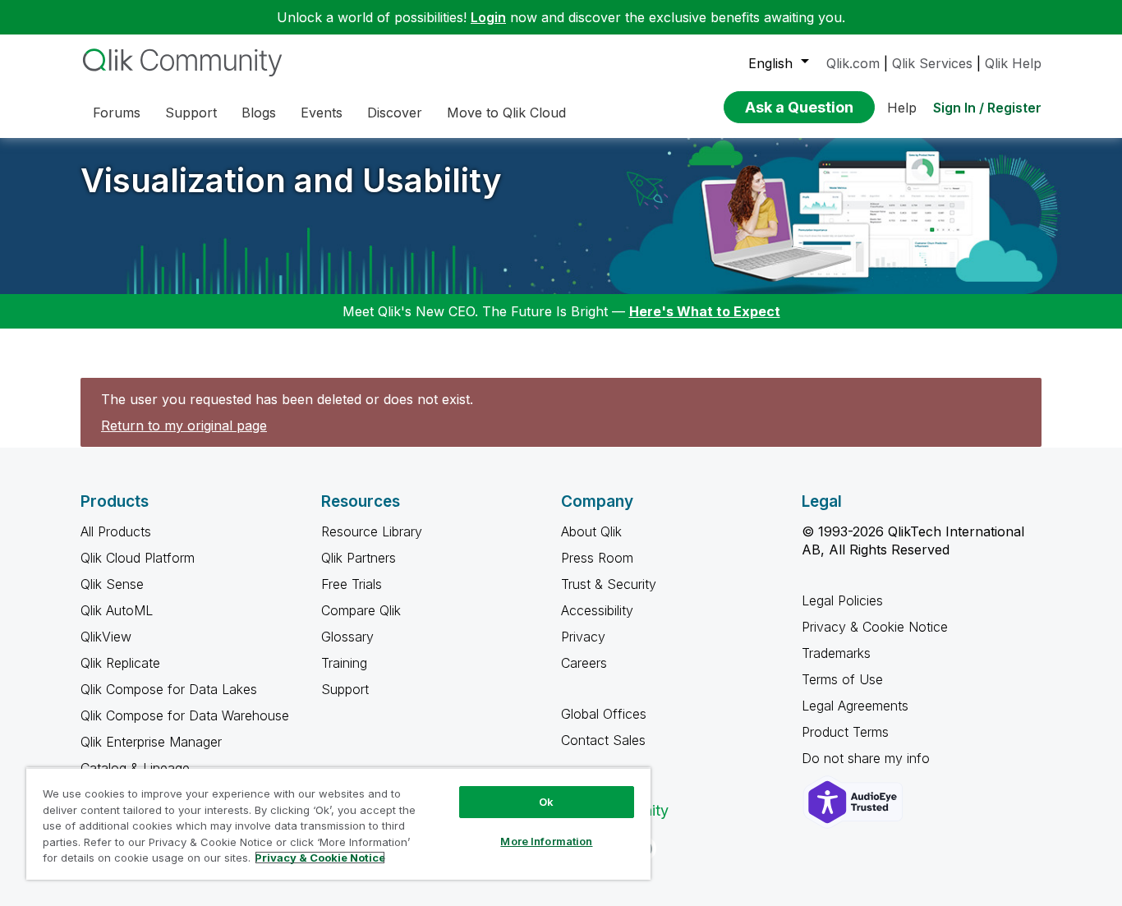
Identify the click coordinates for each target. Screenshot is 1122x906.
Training (344, 663)
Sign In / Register (987, 107)
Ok (546, 801)
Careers (584, 663)
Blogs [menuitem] (258, 112)
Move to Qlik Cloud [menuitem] (506, 112)
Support (345, 689)
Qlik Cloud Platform (137, 558)
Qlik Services (932, 63)
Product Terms (845, 732)
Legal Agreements (855, 705)
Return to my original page (184, 425)
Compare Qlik (361, 610)
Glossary (347, 636)
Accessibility (597, 610)
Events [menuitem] (322, 112)
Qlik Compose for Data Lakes (168, 689)
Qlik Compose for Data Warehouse (184, 715)
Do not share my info (868, 758)
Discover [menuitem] (394, 112)
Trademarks (836, 653)
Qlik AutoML (116, 610)
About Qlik (591, 531)
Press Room (597, 558)
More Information (546, 841)
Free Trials (351, 584)
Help (902, 107)
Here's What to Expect (704, 311)
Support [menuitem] (191, 112)
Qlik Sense (112, 584)
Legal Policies (842, 600)
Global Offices (603, 714)
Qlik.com (853, 63)
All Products (115, 531)
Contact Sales (603, 740)
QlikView (105, 636)
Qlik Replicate (120, 663)
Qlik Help (1013, 63)
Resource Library (371, 531)
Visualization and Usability (291, 180)
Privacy (583, 636)
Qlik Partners (358, 558)
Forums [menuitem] (116, 112)
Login (488, 17)
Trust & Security (608, 584)
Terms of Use (842, 679)
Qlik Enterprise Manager (151, 742)
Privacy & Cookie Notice (875, 627)
